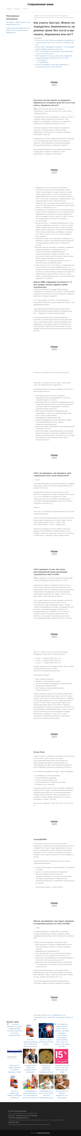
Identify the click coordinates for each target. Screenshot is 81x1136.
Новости (17, 9)
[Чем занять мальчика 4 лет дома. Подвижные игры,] (14, 1029)
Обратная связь (13, 1122)
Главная (9, 9)
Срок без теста (46, 1015)
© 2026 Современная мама (17, 1111)
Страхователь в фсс (40, 1017)
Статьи (24, 9)
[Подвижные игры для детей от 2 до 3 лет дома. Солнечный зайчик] (62, 1063)
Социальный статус (59, 1015)
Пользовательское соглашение (26, 1115)
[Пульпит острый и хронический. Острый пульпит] (46, 1037)
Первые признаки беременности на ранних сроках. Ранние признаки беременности (18, 30)
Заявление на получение (56, 1017)
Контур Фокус (42, 60)
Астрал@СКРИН (43, 62)
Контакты (11, 1115)
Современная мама (40, 4)
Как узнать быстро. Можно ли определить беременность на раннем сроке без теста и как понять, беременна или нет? (55, 42)
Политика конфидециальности (18, 1118)
